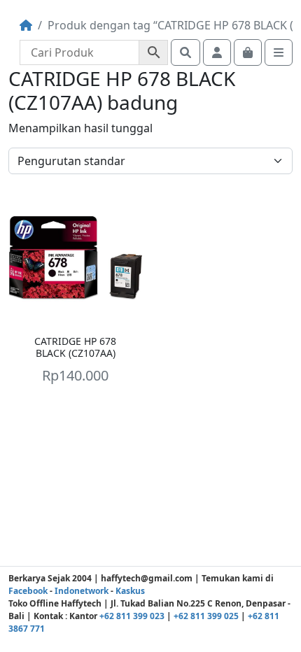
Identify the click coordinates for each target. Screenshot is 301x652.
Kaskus (130, 591)
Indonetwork (81, 591)
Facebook (28, 591)
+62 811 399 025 (206, 616)
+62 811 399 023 (131, 616)
